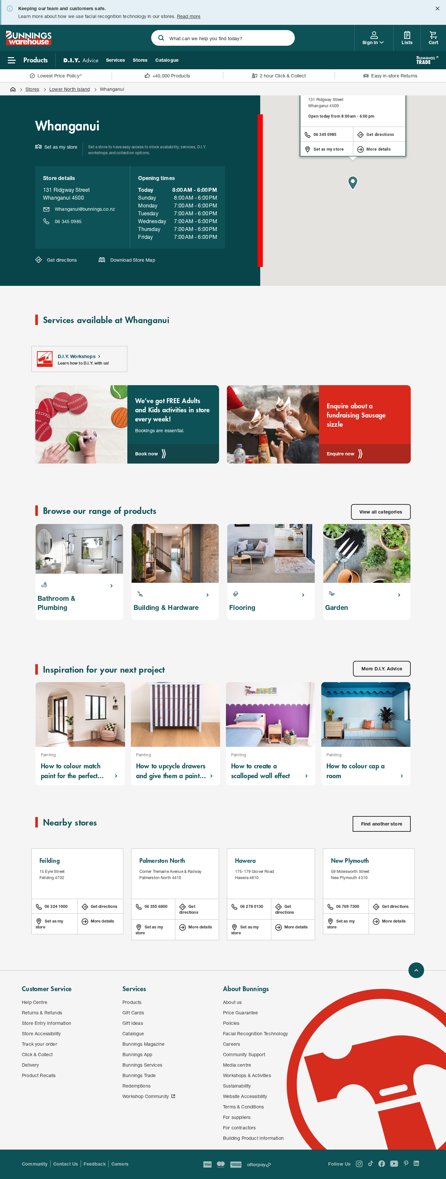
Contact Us (65, 1164)
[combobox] (223, 38)
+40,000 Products (171, 75)
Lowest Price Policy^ (60, 75)
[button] (352, 183)
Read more (189, 16)
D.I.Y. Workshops (77, 356)
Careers (120, 1164)
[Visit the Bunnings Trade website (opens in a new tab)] (427, 60)
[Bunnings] (28, 43)
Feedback (94, 1164)
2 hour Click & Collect (283, 75)
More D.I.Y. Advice (381, 668)
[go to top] (416, 970)
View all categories (380, 512)
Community (35, 1164)
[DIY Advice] (81, 60)
